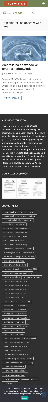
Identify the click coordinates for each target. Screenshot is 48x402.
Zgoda (24, 398)
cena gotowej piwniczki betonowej (17, 220)
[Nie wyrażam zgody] (44, 394)
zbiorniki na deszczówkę (13, 367)
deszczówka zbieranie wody (15, 244)
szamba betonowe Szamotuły (15, 318)
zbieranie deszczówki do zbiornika (18, 354)
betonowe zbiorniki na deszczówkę (18, 212)
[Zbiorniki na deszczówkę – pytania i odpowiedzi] (24, 48)
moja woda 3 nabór (11, 269)
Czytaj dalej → (11, 98)
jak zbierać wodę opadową (14, 265)
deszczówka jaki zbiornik (14, 240)
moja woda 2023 (30, 269)
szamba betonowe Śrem (13, 334)
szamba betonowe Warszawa (15, 326)
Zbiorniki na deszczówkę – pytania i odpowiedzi (21, 67)
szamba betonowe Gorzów (14, 289)
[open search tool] (33, 13)
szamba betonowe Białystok (15, 281)
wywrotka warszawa (12, 350)
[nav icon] (41, 13)
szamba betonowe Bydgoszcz (16, 285)
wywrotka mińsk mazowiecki (15, 346)
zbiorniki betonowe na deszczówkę (18, 363)
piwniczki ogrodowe (11, 277)
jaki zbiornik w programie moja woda (18, 257)
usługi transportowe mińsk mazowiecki (19, 338)
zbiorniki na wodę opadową (14, 371)
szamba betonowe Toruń (13, 322)
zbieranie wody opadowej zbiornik (17, 358)
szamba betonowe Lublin (13, 297)
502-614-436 (16, 3)
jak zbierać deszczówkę (13, 261)
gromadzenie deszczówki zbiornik (17, 248)
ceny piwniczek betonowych (15, 236)
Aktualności (27, 74)
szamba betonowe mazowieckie (16, 301)
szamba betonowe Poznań (14, 314)
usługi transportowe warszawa (16, 342)
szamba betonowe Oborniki (14, 306)
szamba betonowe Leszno (14, 293)
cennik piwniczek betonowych (16, 228)
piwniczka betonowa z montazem (17, 273)
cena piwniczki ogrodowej (14, 224)
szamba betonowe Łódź (13, 330)
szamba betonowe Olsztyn (14, 310)
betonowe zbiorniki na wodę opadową (19, 216)
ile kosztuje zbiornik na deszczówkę (18, 252)
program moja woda (32, 277)
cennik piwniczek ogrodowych (16, 232)
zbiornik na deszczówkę (13, 375)
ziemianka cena (10, 383)
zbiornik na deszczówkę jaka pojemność (20, 379)
